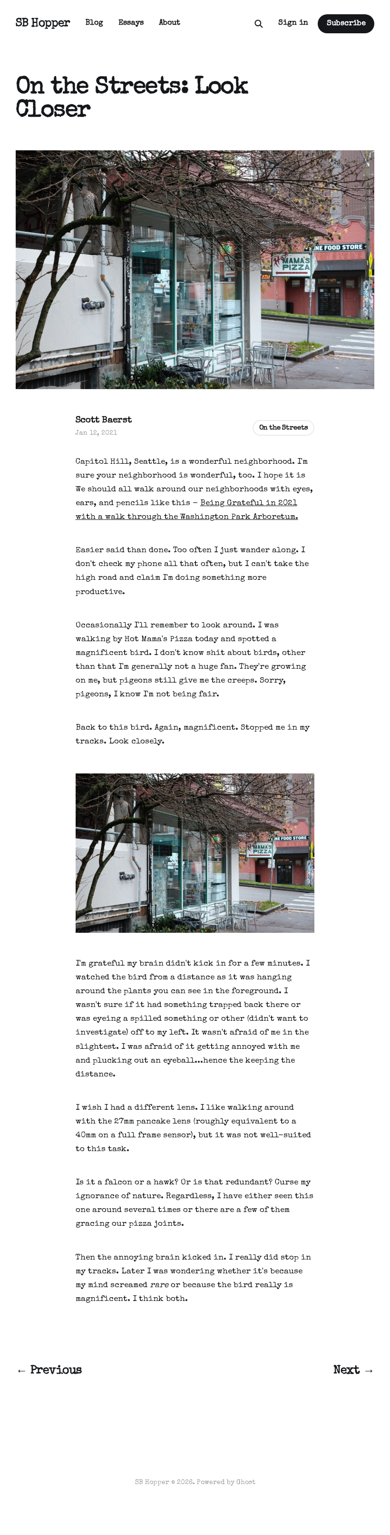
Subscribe (346, 24)
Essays (131, 23)
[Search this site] (259, 24)
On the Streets (283, 427)
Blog (94, 23)
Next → (353, 1371)
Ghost (245, 1482)
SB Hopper (43, 23)
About (169, 23)
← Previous (49, 1371)
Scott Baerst (104, 420)
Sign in (293, 23)
